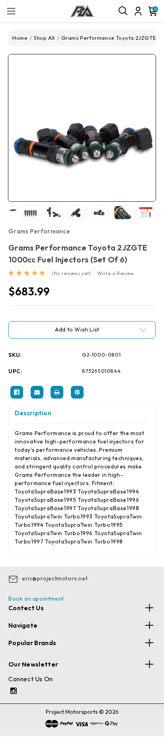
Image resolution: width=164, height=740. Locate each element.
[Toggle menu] (11, 11)
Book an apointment (36, 598)
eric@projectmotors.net (55, 578)
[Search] (123, 11)
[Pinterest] (77, 392)
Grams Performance (39, 231)
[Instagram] (14, 692)
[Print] (57, 392)
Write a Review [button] (115, 273)
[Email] (37, 392)
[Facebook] (16, 392)
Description (33, 413)
